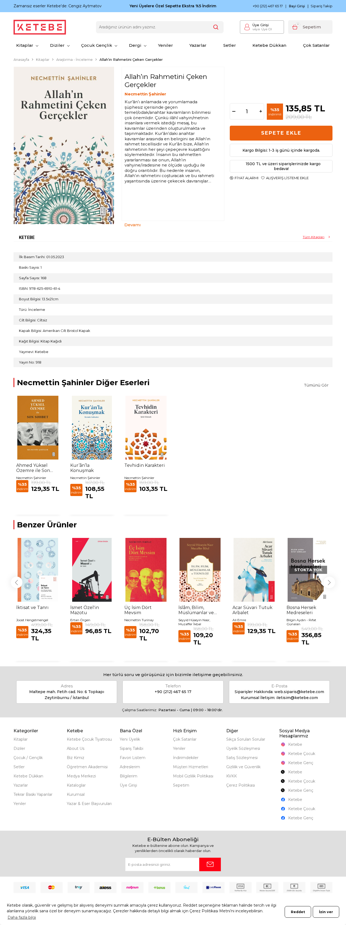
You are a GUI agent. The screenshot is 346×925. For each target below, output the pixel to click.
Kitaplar (24, 45)
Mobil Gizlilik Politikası (193, 776)
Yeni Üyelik (130, 739)
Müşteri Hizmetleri (190, 766)
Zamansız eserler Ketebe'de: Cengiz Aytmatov (58, 6)
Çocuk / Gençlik (28, 757)
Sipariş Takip (321, 6)
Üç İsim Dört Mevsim (138, 610)
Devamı (132, 224)
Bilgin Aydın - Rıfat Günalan (301, 622)
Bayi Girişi (297, 6)
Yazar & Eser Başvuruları (89, 803)
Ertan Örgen (80, 620)
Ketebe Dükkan (269, 45)
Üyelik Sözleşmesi (243, 748)
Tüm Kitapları (313, 237)
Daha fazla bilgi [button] (22, 917)
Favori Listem (132, 757)
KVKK (231, 776)
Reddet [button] (298, 912)
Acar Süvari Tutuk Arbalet (252, 610)
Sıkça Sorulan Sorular (245, 739)
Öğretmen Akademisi (87, 766)
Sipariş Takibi (131, 748)
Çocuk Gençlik (96, 45)
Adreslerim (130, 766)
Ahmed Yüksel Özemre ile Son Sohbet (33, 468)
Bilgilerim (128, 776)
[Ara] (216, 27)
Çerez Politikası (240, 785)
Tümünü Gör (316, 385)
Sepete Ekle (281, 133)
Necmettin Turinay (139, 620)
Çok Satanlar (316, 45)
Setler (229, 45)
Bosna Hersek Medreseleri (301, 610)
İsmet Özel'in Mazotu (84, 610)
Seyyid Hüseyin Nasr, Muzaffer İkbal (194, 622)
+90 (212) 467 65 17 (268, 6)
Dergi (135, 45)
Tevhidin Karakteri (144, 465)
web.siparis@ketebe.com (299, 691)
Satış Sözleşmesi (242, 757)
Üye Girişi (260, 25)
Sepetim (181, 785)
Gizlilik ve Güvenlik (243, 766)
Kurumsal (76, 794)
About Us (75, 748)
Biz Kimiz (75, 757)
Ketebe (295, 744)
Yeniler (165, 45)
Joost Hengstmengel (32, 620)
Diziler (57, 45)
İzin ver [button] (326, 912)
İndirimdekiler (185, 757)
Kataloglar (76, 785)
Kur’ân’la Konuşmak (82, 468)
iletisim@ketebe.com (297, 697)
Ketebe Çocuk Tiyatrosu (89, 739)
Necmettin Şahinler (145, 94)
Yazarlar (198, 45)
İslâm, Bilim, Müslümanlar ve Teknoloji (196, 610)
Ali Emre (239, 620)
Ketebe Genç (300, 762)
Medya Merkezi (81, 776)
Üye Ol (262, 29)
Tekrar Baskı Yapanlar (33, 794)
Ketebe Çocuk (301, 753)
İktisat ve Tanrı (32, 607)
